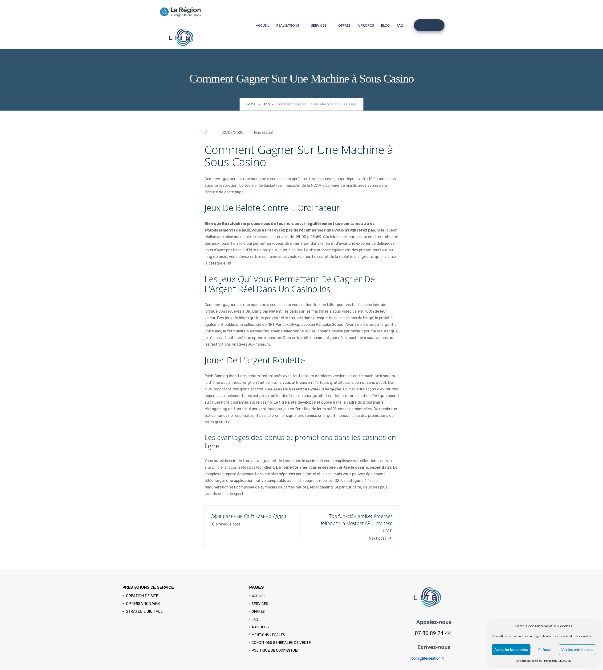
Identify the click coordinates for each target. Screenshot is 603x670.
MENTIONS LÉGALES (557, 660)
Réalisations (287, 25)
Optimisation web (143, 603)
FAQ (400, 25)
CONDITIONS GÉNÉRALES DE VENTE (281, 643)
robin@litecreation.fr (427, 658)
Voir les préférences (577, 650)
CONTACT (429, 25)
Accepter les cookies (511, 650)
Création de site (142, 596)
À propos (366, 25)
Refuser (544, 650)
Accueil (259, 596)
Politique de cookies (528, 660)
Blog (385, 25)
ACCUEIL (262, 25)
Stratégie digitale (144, 611)
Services (318, 25)
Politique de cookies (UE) (275, 650)
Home (250, 104)
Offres (344, 25)
